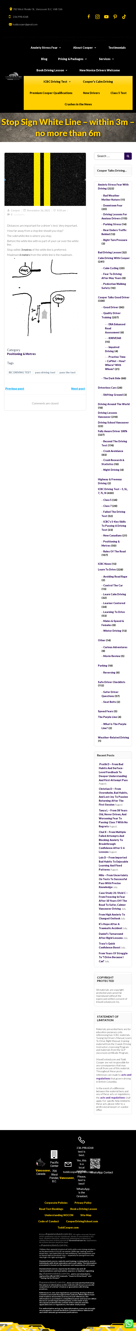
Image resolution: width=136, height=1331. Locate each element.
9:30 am (61, 210)
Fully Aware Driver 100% (112, 431)
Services (104, 59)
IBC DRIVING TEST (20, 372)
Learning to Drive (114, 611)
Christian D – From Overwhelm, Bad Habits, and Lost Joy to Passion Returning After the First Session (113, 796)
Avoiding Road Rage (115, 576)
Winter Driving (112, 630)
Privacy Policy (83, 1202)
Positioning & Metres (21, 353)
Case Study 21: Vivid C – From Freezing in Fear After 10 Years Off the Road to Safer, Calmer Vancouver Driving (113, 900)
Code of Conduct (48, 1221)
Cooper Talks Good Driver (113, 297)
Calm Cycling (111, 268)
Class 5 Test (118, 93)
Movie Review (111, 656)
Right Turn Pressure (115, 239)
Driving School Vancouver (113, 422)
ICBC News (104, 563)
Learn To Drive (107, 569)
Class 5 (107, 499)
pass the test (68, 372)
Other (101, 640)
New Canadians (112, 535)
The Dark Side (111, 378)
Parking (102, 665)
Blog (44, 59)
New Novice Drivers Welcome (100, 70)
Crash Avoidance (113, 451)
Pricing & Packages (70, 59)
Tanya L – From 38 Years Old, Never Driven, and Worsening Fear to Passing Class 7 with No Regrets (113, 818)
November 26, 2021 (38, 210)
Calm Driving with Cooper (114, 258)
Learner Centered (114, 603)
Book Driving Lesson (50, 70)
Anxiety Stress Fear (44, 47)
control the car (113, 585)
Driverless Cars (107, 387)
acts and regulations (112, 1097)
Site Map (85, 1215)
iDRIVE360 (115, 338)
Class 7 (107, 505)
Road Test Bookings (51, 1208)
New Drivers (91, 93)
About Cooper (83, 47)
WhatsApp (96, 1172)
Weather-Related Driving (113, 737)
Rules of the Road (114, 551)
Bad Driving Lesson (109, 252)
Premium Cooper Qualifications (51, 93)
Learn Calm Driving (114, 594)
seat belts (109, 701)
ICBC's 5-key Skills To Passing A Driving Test (113, 525)
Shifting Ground (113, 394)
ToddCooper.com (68, 1227)
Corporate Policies (55, 1202)
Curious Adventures (115, 647)
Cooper (15, 210)
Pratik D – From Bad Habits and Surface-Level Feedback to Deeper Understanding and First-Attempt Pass (113, 772)
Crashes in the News (78, 104)
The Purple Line (107, 716)
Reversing (109, 672)
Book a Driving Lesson (83, 1208)
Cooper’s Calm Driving (98, 81)
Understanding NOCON (59, 1215)
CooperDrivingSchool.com (82, 1221)
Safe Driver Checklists (111, 682)
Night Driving (111, 469)
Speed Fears (105, 711)
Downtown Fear (112, 205)
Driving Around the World (114, 404)
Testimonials (117, 47)
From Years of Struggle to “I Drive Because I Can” (113, 957)
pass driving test (45, 372)
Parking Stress (112, 224)
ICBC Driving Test (55, 81)
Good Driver (110, 307)
